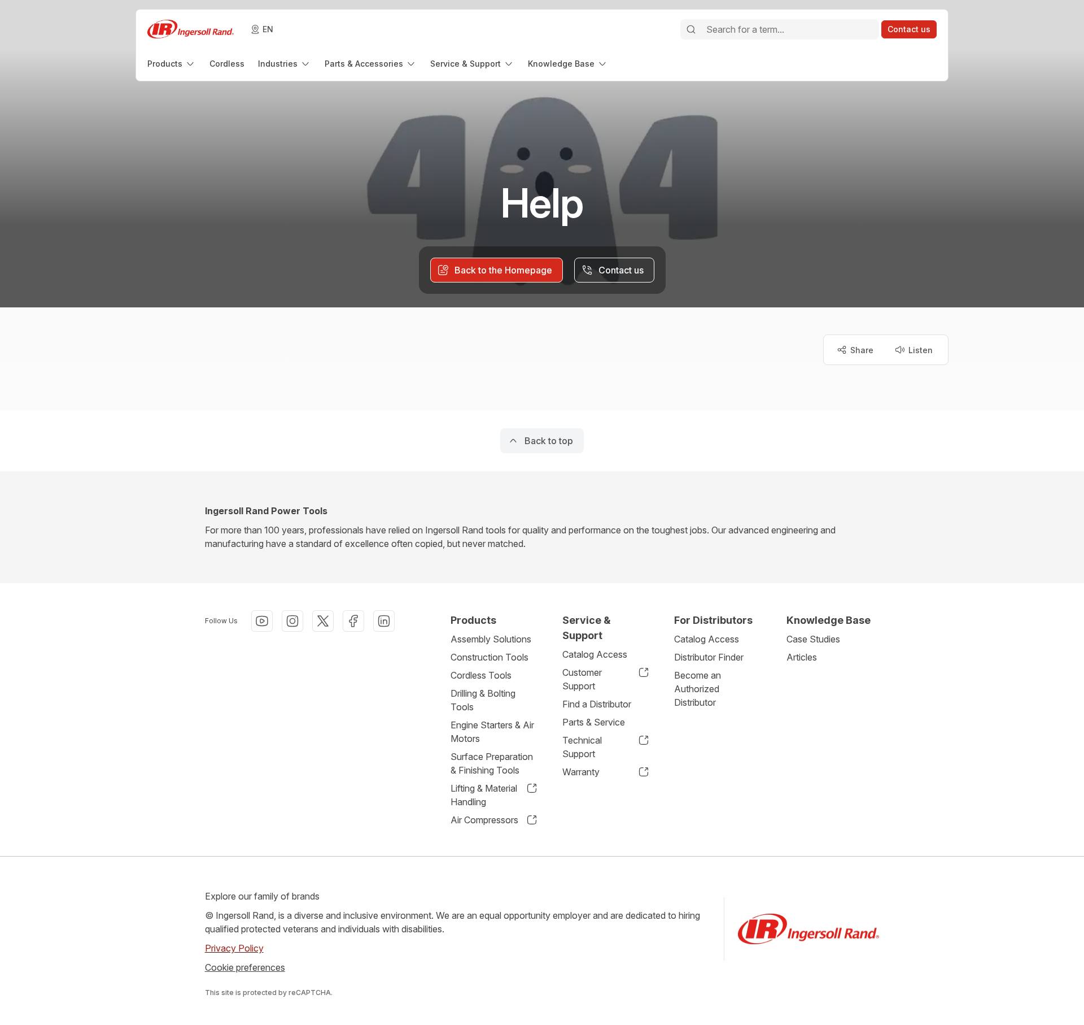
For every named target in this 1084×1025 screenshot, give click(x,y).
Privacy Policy (234, 948)
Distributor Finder (709, 657)
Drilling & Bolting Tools (483, 700)
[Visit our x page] (323, 621)
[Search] (691, 29)
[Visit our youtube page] (262, 621)
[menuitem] (171, 64)
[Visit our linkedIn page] (384, 621)
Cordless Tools (481, 675)
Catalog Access (594, 654)
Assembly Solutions (491, 639)
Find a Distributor (596, 704)
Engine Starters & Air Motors (492, 731)
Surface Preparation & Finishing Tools (492, 763)
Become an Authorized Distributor (697, 689)
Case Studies (813, 639)
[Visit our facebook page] (353, 621)
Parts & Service (593, 722)
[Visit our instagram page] (292, 621)
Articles (801, 657)
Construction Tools (489, 657)
